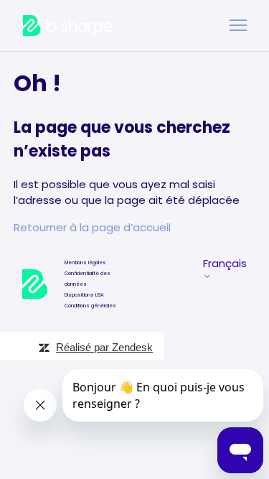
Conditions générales (90, 305)
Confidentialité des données (87, 278)
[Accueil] (68, 25)
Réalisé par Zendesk (104, 347)
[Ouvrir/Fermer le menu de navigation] (238, 26)
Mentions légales (85, 262)
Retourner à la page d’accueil (92, 227)
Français (225, 264)
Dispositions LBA (84, 295)
